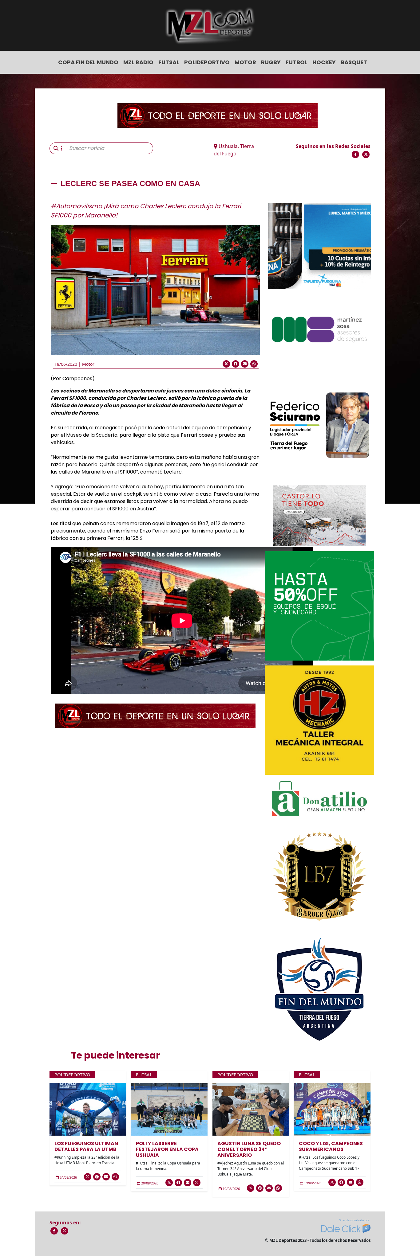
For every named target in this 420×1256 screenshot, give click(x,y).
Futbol (296, 62)
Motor (245, 62)
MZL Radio (138, 62)
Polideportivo (207, 62)
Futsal (168, 62)
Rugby (271, 62)
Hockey (324, 62)
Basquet (354, 62)
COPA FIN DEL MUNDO (88, 62)
